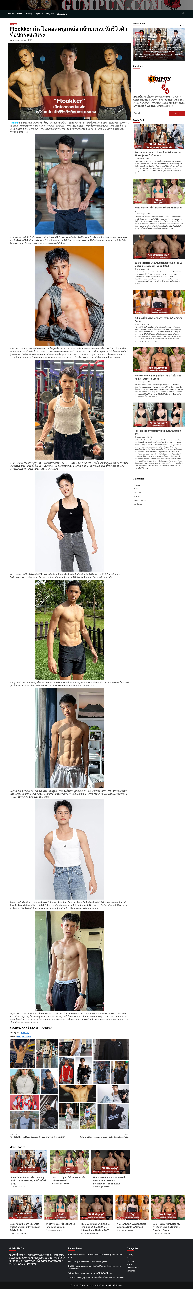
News (19, 13)
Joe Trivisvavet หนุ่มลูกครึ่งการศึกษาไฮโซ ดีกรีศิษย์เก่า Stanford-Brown (166, 1227)
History (29, 13)
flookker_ (25, 1032)
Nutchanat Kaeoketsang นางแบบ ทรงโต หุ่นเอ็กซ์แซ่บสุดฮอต (104, 1135)
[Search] (183, 13)
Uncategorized (140, 500)
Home (11, 13)
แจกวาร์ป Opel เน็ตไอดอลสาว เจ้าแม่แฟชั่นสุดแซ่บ (157, 36)
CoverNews (104, 1285)
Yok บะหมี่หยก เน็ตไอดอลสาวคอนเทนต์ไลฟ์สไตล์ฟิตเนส (90, 1273)
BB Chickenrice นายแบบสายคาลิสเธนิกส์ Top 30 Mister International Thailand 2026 (109, 1180)
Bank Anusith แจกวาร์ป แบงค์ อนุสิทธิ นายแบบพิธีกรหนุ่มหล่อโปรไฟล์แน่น (28, 1180)
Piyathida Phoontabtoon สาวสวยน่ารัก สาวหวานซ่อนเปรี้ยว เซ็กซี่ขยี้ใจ (38, 1135)
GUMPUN (28, 40)
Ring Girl (50, 13)
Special (39, 13)
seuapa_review (24, 1036)
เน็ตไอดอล (62, 14)
